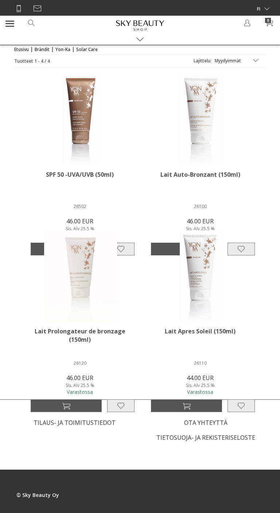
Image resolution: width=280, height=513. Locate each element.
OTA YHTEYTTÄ (206, 423)
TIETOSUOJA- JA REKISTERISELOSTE (205, 438)
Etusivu (21, 49)
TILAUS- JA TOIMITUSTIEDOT (75, 423)
